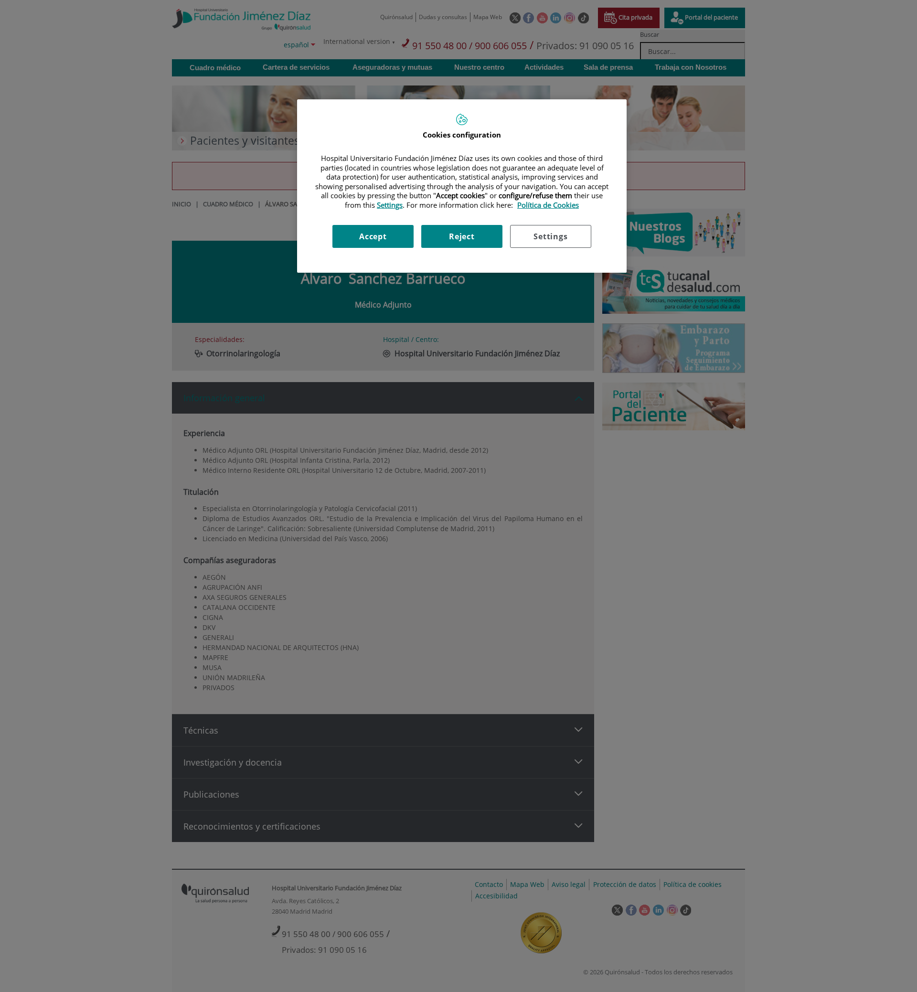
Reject (462, 236)
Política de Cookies (548, 205)
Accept (373, 236)
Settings (550, 236)
